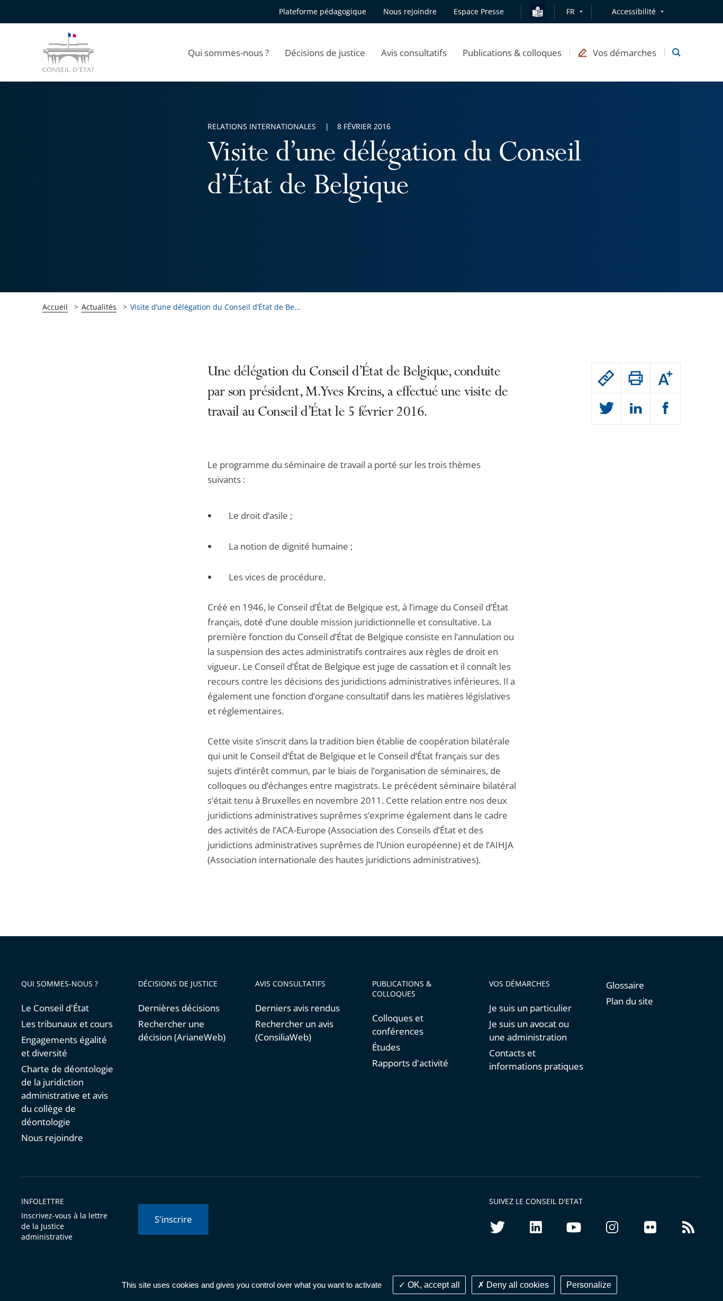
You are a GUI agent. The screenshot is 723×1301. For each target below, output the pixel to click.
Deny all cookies (516, 1284)
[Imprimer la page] (635, 378)
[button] (228, 52)
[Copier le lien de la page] (606, 378)
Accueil (55, 307)
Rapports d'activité (410, 1063)
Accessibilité (634, 11)
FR (570, 11)
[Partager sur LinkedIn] (635, 408)
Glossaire (625, 985)
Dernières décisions (179, 1008)
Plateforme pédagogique (322, 11)
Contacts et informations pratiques (536, 1059)
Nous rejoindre (52, 1138)
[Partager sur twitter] (606, 408)
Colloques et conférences (397, 1024)
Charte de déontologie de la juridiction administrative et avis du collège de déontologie (67, 1095)
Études (386, 1047)
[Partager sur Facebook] (665, 408)
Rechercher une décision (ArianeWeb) (181, 1030)
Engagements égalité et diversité (64, 1046)
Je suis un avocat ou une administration (529, 1030)
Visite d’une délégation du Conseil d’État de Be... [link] (215, 307)
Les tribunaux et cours (67, 1024)
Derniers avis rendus (297, 1008)
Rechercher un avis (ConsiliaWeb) (294, 1030)
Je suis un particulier (530, 1008)
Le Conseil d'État (55, 1008)
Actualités (99, 307)
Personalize (588, 1284)
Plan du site (629, 1001)
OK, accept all (432, 1284)
